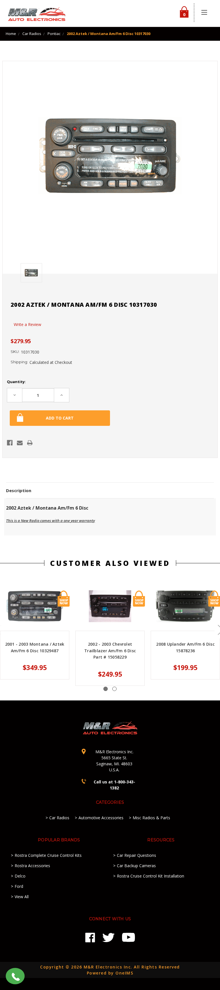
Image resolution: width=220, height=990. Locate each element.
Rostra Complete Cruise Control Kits (48, 855)
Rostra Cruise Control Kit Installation (150, 876)
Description (18, 490)
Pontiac (54, 33)
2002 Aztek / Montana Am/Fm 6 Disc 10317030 (108, 33)
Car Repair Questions (136, 855)
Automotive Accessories (100, 817)
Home (11, 33)
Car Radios (31, 33)
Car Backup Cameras (136, 865)
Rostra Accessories (32, 865)
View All (22, 896)
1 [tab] (105, 689)
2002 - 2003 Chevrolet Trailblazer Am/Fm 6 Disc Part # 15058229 (110, 650)
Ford (19, 886)
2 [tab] (114, 689)
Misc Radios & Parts (151, 817)
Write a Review (27, 324)
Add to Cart (64, 599)
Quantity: (16, 381)
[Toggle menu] (204, 12)
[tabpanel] (110, 638)
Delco (20, 876)
